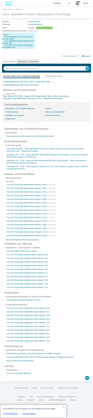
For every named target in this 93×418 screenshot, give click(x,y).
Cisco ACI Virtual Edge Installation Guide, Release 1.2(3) (27, 280)
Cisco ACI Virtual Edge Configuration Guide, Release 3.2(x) (28, 308)
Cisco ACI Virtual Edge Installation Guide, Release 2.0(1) (27, 276)
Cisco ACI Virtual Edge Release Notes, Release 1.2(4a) (27, 225)
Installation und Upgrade (14, 115)
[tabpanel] (46, 83)
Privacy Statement (10, 414)
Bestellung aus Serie (44, 28)
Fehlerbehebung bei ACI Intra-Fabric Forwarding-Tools (26, 82)
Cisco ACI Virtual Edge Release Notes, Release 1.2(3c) (27, 217)
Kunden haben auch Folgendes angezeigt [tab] (21, 76)
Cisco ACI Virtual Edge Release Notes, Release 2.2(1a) (27, 210)
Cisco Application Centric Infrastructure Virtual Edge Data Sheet (30, 136)
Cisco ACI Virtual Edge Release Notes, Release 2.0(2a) (27, 235)
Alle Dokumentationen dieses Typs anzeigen (21, 240)
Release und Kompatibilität (55, 112)
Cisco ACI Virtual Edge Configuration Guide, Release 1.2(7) (28, 323)
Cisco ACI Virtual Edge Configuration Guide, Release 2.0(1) (28, 334)
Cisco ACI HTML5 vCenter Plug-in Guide (21, 251)
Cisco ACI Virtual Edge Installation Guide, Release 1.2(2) (27, 284)
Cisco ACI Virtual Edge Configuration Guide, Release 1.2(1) (28, 341)
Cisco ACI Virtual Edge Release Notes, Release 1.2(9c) (27, 188)
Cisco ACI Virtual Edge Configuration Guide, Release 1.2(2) (28, 337)
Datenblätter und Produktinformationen (19, 108)
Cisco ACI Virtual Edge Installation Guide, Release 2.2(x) (27, 265)
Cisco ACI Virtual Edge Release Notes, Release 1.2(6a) (27, 228)
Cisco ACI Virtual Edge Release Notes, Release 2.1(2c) (27, 192)
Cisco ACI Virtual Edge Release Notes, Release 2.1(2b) (27, 214)
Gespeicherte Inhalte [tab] (53, 76)
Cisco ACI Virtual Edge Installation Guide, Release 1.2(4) (27, 269)
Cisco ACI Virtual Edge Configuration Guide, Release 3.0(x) (28, 315)
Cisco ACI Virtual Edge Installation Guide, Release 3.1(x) (27, 258)
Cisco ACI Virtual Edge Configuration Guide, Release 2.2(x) (28, 319)
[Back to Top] (87, 378)
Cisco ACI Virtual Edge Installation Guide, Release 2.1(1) (27, 273)
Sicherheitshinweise (52, 115)
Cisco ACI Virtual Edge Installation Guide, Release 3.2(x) (27, 255)
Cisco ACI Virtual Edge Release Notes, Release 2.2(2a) (27, 206)
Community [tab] (34, 62)
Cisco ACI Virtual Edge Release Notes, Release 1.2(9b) (27, 199)
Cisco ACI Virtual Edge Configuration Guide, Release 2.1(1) (28, 326)
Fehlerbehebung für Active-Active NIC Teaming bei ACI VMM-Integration (34, 353)
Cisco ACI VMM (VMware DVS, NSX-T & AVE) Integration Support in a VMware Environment (40, 357)
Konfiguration (10, 119)
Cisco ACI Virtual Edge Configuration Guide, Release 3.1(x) (28, 312)
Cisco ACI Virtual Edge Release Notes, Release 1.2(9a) (27, 203)
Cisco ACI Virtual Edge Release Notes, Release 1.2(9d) (27, 185)
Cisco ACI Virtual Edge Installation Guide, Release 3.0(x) (27, 262)
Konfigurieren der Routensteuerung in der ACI (23, 300)
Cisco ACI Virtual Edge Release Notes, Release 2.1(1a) (27, 232)
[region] (33, 411)
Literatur (48, 108)
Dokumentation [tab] (9, 62)
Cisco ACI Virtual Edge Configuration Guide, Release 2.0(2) (28, 330)
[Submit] (87, 69)
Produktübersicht (34, 22)
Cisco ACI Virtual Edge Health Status (20, 361)
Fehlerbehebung (11, 112)
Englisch (88, 56)
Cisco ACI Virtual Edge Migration (19, 373)
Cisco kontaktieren (69, 56)
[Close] (64, 407)
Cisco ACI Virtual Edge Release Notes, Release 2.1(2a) (27, 221)
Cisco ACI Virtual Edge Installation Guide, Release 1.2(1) (27, 287)
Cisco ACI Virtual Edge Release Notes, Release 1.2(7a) (27, 195)
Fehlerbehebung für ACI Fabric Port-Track (21, 85)
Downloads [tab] (22, 62)
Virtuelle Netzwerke (35, 24)
